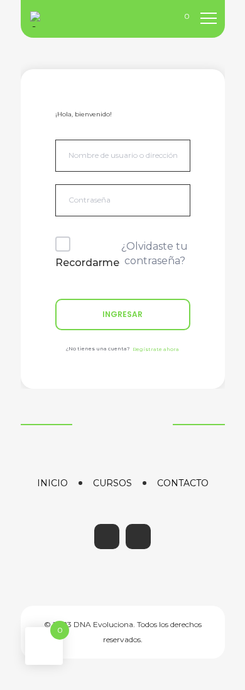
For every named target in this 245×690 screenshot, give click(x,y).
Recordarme (87, 263)
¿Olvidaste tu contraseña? (154, 253)
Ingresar (122, 314)
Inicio (52, 483)
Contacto (183, 483)
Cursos (112, 483)
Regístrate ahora (156, 349)
